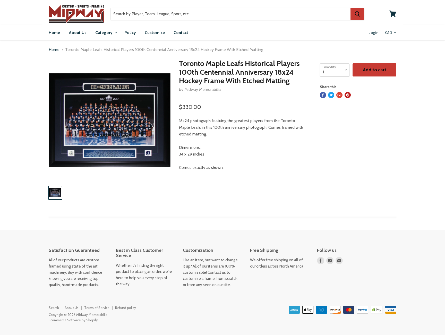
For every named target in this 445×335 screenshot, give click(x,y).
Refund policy (125, 308)
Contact (181, 32)
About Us (78, 32)
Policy (130, 32)
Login (374, 32)
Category (104, 32)
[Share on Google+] (339, 95)
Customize (155, 32)
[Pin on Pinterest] (348, 95)
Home (54, 32)
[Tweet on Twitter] (331, 95)
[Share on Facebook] (323, 95)
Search (54, 308)
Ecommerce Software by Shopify (73, 320)
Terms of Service (96, 308)
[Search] (357, 14)
